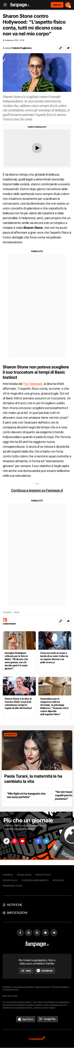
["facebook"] (38, 841)
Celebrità (7, 612)
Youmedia (8, 874)
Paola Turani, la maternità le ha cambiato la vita (33, 779)
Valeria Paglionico (22, 47)
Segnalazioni (24, 874)
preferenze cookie (13, 885)
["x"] (30, 841)
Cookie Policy (10, 880)
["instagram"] (14, 841)
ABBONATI (57, 5)
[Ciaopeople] (37, 1038)
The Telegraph (32, 384)
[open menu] (4, 4)
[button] (68, 48)
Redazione (58, 880)
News (16, 612)
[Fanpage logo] (19, 5)
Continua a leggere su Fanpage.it (37, 490)
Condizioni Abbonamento (35, 880)
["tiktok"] (6, 841)
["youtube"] (22, 841)
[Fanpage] (37, 944)
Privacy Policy (43, 874)
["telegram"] (46, 841)
